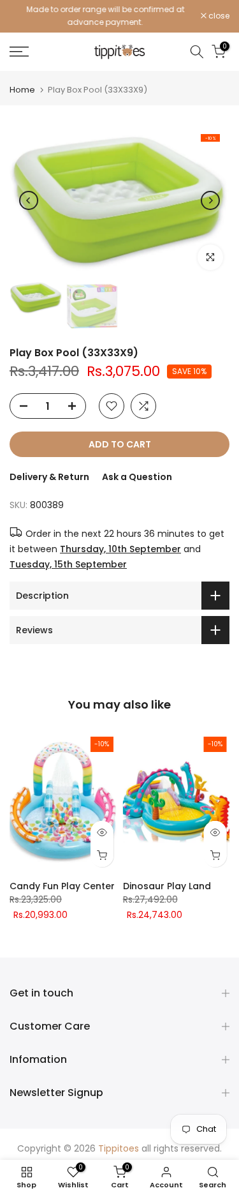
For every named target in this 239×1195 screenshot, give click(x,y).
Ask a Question (137, 476)
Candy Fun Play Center (62, 886)
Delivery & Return (49, 476)
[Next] (210, 200)
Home (22, 90)
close (217, 16)
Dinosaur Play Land (167, 886)
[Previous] (28, 200)
